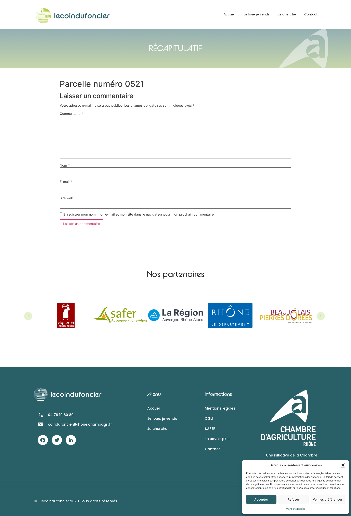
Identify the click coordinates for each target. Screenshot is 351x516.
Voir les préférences (328, 499)
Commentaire (71, 113)
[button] (343, 465)
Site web (66, 198)
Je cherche (287, 14)
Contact (311, 14)
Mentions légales (295, 508)
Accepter (261, 499)
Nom (65, 165)
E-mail (66, 181)
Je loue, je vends (256, 14)
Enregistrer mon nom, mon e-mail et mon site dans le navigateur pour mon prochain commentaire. (138, 214)
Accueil (229, 14)
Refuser (293, 499)
